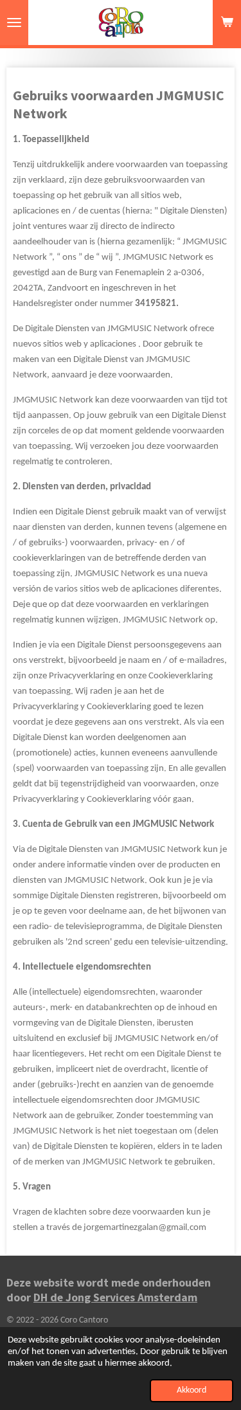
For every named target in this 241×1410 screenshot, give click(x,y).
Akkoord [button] (191, 1390)
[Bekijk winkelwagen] (227, 22)
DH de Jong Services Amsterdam (115, 1297)
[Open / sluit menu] (14, 22)
